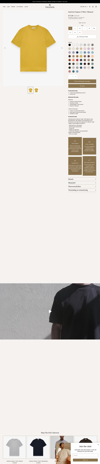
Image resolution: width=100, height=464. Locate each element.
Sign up (85, 460)
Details (70, 179)
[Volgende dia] (62, 48)
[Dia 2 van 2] (36, 90)
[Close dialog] (98, 445)
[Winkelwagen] (96, 6)
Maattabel (71, 183)
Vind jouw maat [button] (83, 36)
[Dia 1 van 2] (30, 90)
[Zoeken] (89, 6)
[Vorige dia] (4, 48)
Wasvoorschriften (74, 186)
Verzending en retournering (78, 190)
